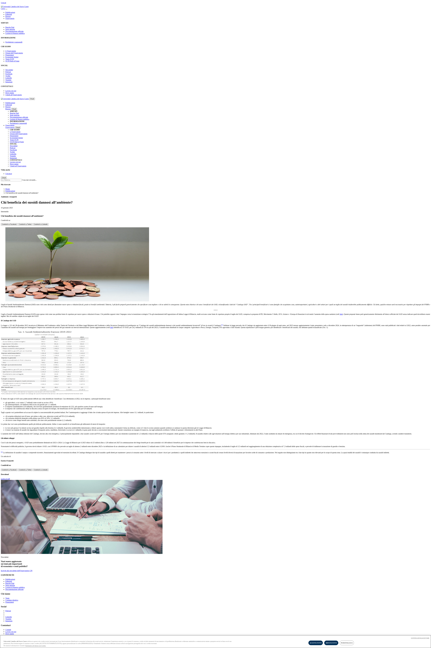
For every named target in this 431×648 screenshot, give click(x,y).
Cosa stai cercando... (29, 180)
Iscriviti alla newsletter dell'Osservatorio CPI (16, 571)
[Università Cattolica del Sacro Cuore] (15, 7)
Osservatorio (9, 18)
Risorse (8, 16)
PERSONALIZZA (347, 643)
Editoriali (8, 14)
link (341, 314)
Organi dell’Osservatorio (14, 53)
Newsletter (9, 70)
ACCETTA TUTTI (316, 643)
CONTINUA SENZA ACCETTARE (420, 638)
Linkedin (8, 78)
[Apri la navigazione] (6, 9)
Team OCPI (9, 59)
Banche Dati (9, 27)
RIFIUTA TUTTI (331, 643)
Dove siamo (9, 93)
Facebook (8, 74)
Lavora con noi (10, 91)
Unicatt (3, 3)
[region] (215, 641)
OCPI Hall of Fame (12, 61)
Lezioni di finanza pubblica (15, 33)
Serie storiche (10, 29)
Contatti (8, 630)
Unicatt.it (8, 174)
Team (7, 598)
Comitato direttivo (11, 600)
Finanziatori (9, 55)
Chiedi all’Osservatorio (13, 95)
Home (7, 189)
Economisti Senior (11, 57)
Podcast (8, 72)
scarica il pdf (5, 479)
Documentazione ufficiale (14, 31)
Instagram (8, 82)
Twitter (7, 76)
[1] (222, 325)
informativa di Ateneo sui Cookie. (35, 646)
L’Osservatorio (10, 51)
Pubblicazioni (10, 12)
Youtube (8, 80)
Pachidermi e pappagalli (13, 42)
